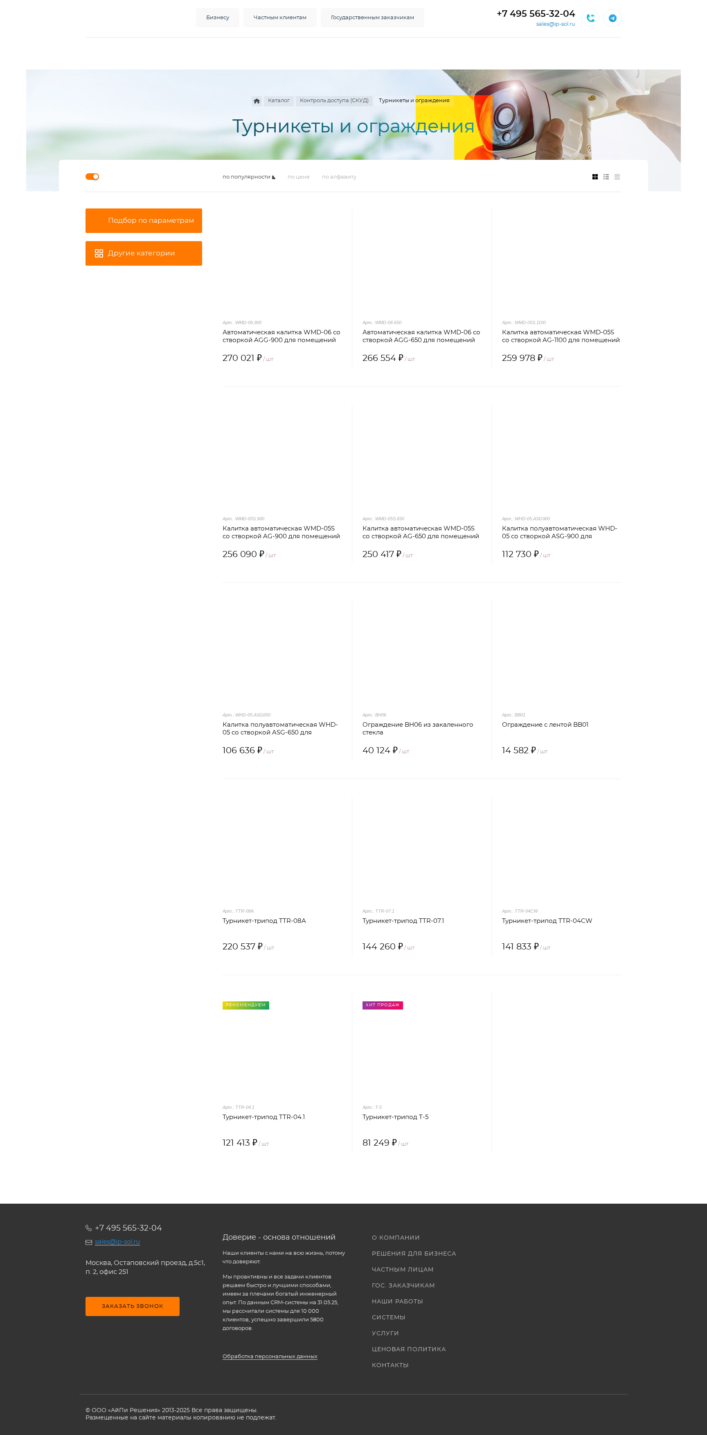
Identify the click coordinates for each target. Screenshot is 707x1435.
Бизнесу (217, 17)
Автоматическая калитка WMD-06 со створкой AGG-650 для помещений (421, 336)
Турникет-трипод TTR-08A (264, 921)
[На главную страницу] (133, 17)
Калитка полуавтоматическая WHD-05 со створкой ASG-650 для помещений (280, 729)
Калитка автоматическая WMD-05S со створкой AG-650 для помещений (421, 533)
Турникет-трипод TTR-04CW (547, 921)
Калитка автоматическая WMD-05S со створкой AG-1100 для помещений (561, 336)
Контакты (390, 1365)
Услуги (385, 1333)
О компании (396, 1238)
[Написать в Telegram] (612, 18)
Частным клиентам (280, 17)
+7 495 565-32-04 (536, 13)
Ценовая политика (409, 1349)
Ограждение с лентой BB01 (545, 725)
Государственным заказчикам (372, 17)
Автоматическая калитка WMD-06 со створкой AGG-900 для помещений (281, 336)
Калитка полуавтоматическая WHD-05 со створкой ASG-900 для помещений (559, 533)
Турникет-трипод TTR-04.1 (264, 1117)
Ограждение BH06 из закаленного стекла (418, 729)
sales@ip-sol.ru (555, 24)
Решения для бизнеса (414, 1254)
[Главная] (257, 101)
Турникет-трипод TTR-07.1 (403, 921)
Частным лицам (403, 1270)
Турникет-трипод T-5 (395, 1117)
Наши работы (397, 1302)
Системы (389, 1318)
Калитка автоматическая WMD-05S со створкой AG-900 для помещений (281, 533)
